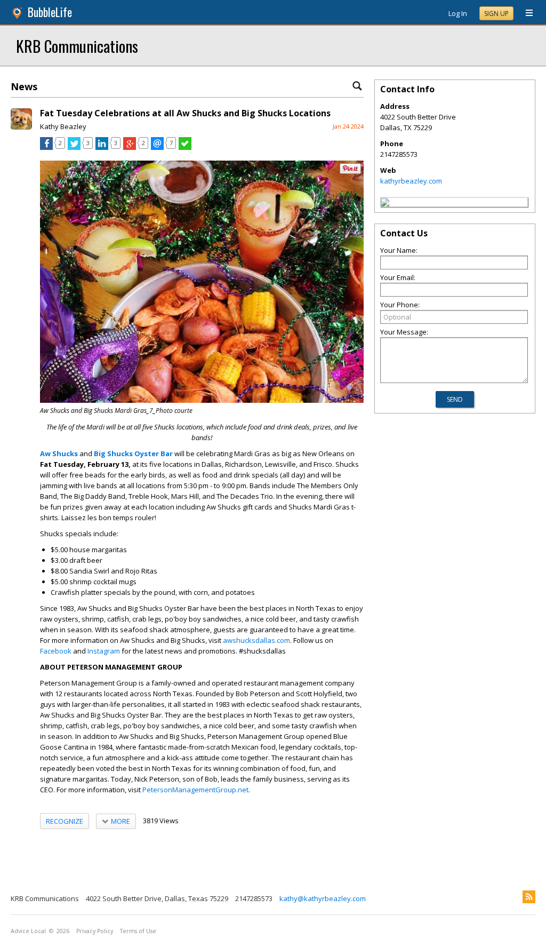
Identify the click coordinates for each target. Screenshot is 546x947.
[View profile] (21, 127)
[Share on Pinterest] (350, 172)
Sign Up (496, 13)
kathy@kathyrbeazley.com (322, 898)
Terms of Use (138, 931)
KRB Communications (77, 45)
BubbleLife (50, 12)
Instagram (103, 651)
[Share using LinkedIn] (101, 147)
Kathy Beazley (63, 126)
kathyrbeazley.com (411, 181)
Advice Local (28, 931)
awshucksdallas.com (256, 640)
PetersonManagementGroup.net (195, 789)
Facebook (55, 651)
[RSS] (529, 896)
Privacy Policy (94, 931)
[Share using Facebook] (46, 147)
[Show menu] (525, 13)
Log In (457, 13)
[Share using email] (157, 147)
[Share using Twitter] (74, 147)
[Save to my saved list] (185, 147)
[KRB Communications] (385, 204)
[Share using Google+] (129, 147)
